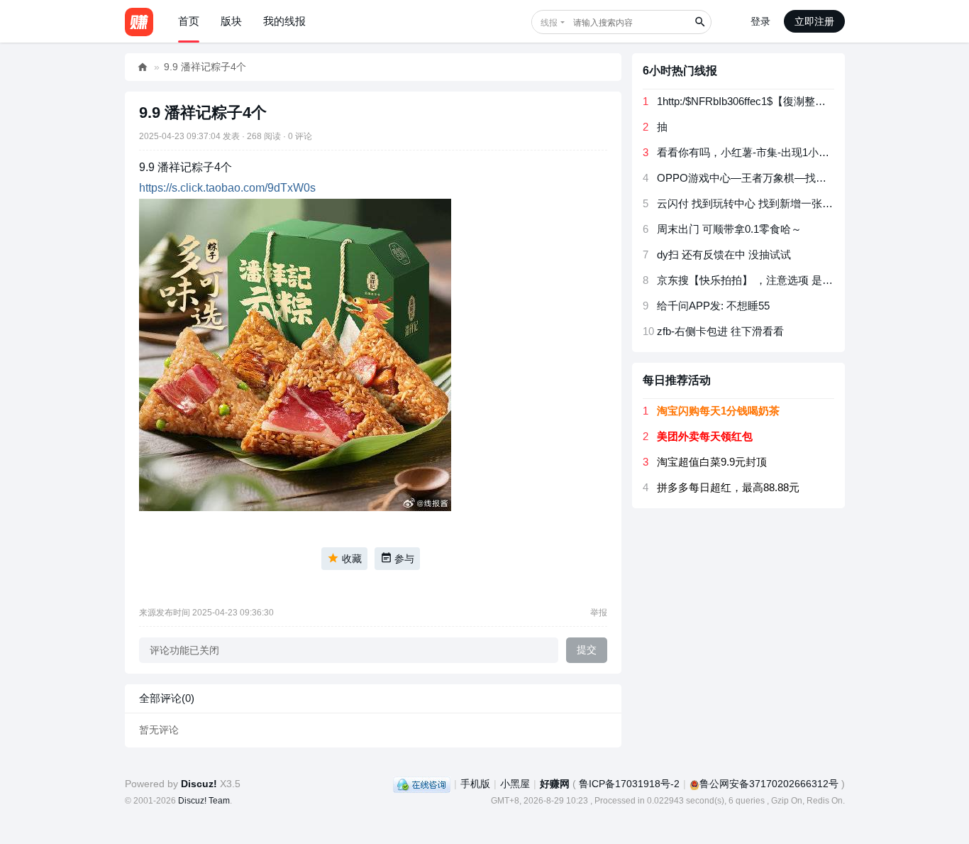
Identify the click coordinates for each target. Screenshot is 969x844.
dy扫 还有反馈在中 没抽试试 (724, 254)
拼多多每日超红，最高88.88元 (728, 487)
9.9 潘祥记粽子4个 (205, 66)
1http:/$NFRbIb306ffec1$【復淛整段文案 (752, 101)
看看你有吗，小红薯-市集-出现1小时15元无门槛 (770, 152)
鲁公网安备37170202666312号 (768, 783)
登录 (760, 21)
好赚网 (142, 67)
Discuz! (199, 783)
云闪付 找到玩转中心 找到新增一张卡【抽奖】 (766, 203)
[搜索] (699, 22)
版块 (231, 21)
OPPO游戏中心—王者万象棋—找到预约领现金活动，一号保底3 (808, 178)
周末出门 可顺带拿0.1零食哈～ (729, 229)
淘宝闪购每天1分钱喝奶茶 (718, 411)
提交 (587, 649)
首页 (188, 21)
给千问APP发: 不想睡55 (713, 306)
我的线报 (284, 21)
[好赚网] (139, 21)
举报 (598, 613)
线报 (549, 23)
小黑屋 (515, 783)
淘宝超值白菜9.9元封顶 (712, 462)
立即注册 (814, 21)
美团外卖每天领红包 (705, 436)
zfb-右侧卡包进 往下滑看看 (720, 331)
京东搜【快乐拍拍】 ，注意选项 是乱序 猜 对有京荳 (779, 280)
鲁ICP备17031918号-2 (629, 783)
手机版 (475, 783)
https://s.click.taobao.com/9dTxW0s (227, 188)
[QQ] (421, 783)
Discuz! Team (204, 801)
